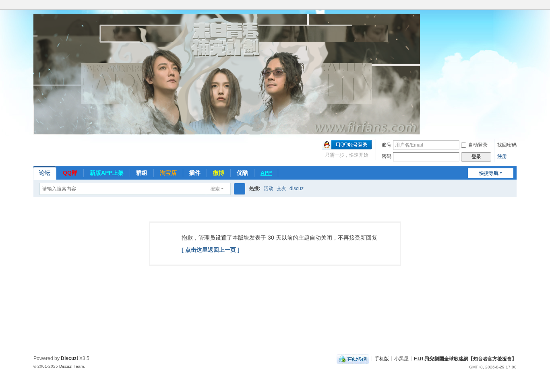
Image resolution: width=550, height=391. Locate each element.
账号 (386, 145)
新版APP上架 (107, 173)
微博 (218, 173)
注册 (502, 156)
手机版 (381, 358)
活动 (268, 188)
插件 (195, 173)
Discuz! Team (71, 366)
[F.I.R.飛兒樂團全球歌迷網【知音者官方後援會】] (226, 74)
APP (266, 173)
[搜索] (239, 188)
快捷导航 (488, 173)
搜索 (215, 189)
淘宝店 (168, 173)
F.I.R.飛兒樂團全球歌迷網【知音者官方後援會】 (465, 358)
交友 (281, 188)
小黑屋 (401, 358)
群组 (141, 173)
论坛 (44, 173)
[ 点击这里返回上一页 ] (211, 249)
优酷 (242, 173)
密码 (386, 156)
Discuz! (69, 358)
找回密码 (507, 145)
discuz (296, 188)
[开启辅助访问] (515, 5)
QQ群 (70, 173)
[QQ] (353, 358)
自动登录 (478, 145)
